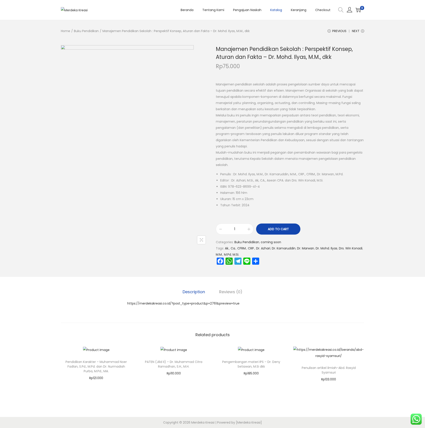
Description (194, 292)
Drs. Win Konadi (350, 248)
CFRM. (241, 248)
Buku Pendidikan (86, 31)
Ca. (233, 248)
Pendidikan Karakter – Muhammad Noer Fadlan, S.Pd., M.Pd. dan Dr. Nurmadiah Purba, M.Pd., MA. (96, 366)
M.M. (219, 254)
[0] (358, 10)
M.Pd (227, 254)
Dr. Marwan (305, 248)
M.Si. (236, 254)
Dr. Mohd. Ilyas (326, 248)
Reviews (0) (230, 292)
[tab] (194, 292)
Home (65, 31)
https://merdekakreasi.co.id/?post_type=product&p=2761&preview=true (183, 303)
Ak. (227, 248)
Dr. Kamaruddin (284, 248)
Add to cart (278, 229)
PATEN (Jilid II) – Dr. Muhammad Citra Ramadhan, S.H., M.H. (173, 364)
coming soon (271, 242)
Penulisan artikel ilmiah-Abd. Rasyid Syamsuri (329, 370)
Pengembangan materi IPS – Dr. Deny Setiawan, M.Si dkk (251, 364)
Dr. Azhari (263, 248)
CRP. (251, 248)
